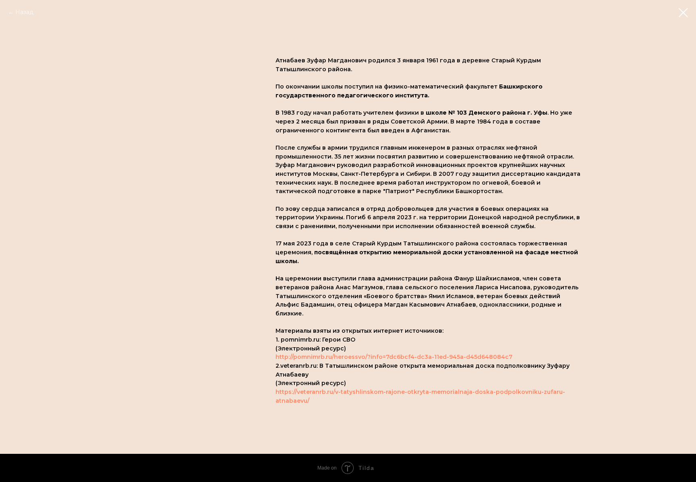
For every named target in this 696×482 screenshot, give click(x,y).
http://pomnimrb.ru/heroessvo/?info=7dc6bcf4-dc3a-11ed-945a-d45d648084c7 (394, 356)
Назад (24, 12)
